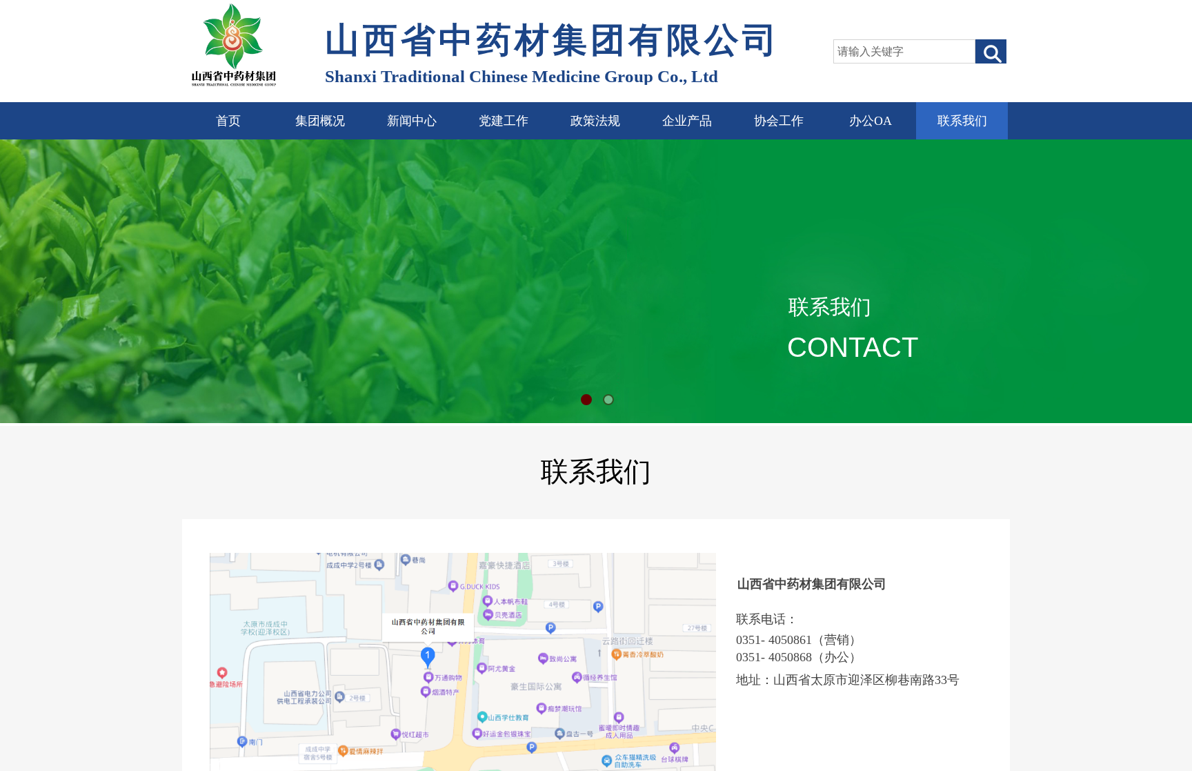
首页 (228, 121)
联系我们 (962, 121)
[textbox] (904, 51)
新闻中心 (412, 121)
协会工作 (779, 121)
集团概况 (320, 121)
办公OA (870, 121)
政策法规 (595, 121)
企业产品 (687, 121)
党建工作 (503, 121)
